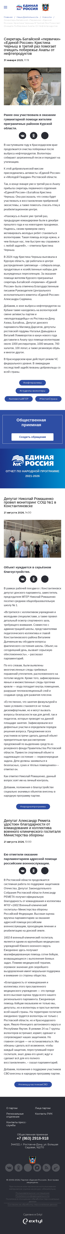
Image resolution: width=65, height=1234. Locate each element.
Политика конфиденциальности (33, 1196)
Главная (8, 17)
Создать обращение (32, 437)
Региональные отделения (15, 1115)
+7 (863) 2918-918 (32, 1138)
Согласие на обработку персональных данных (32, 1204)
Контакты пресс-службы (16, 1124)
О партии (12, 1108)
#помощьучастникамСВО (33, 1084)
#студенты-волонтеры (32, 390)
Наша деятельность (27, 17)
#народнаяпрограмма (33, 806)
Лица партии (42, 1108)
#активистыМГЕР (18, 398)
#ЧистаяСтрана (48, 398)
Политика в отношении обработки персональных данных (32, 1200)
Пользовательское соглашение (33, 1193)
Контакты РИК (43, 1113)
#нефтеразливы (32, 382)
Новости (47, 17)
